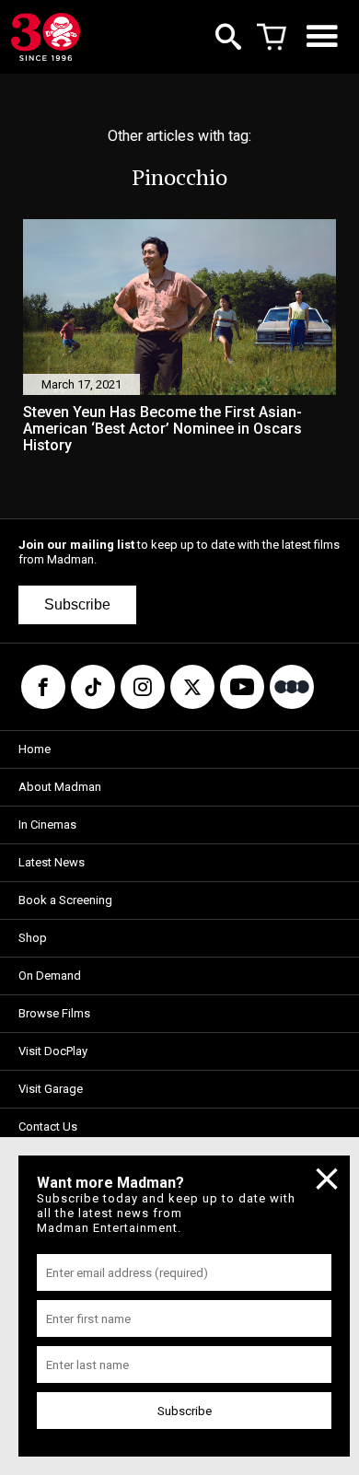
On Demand (49, 975)
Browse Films (54, 1013)
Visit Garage (50, 1089)
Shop (32, 938)
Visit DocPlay (52, 1051)
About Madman (59, 787)
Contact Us (47, 1126)
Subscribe (77, 604)
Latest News (51, 862)
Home (34, 749)
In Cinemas (47, 824)
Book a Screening (65, 900)
